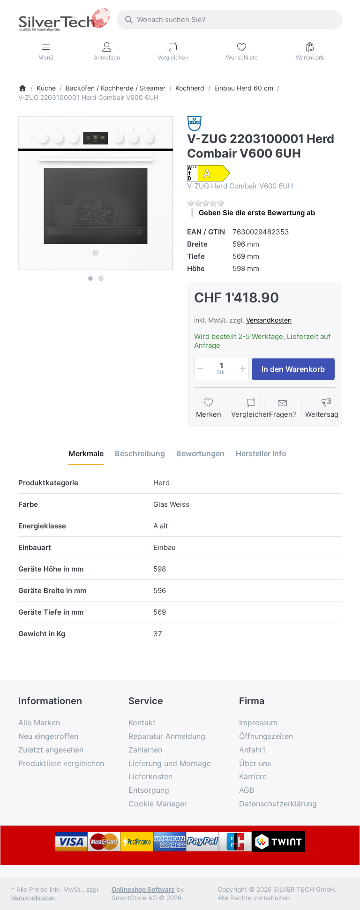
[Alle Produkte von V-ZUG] (194, 122)
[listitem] (95, 193)
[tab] (86, 453)
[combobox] (230, 20)
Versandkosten (269, 320)
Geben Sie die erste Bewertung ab (257, 212)
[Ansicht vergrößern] (95, 193)
